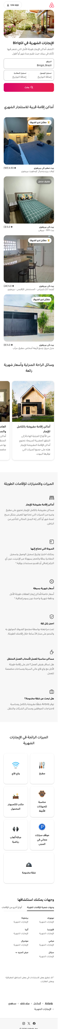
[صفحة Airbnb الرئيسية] (51, 5)
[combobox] (29, 65)
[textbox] (41, 77)
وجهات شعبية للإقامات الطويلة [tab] (40, 907)
